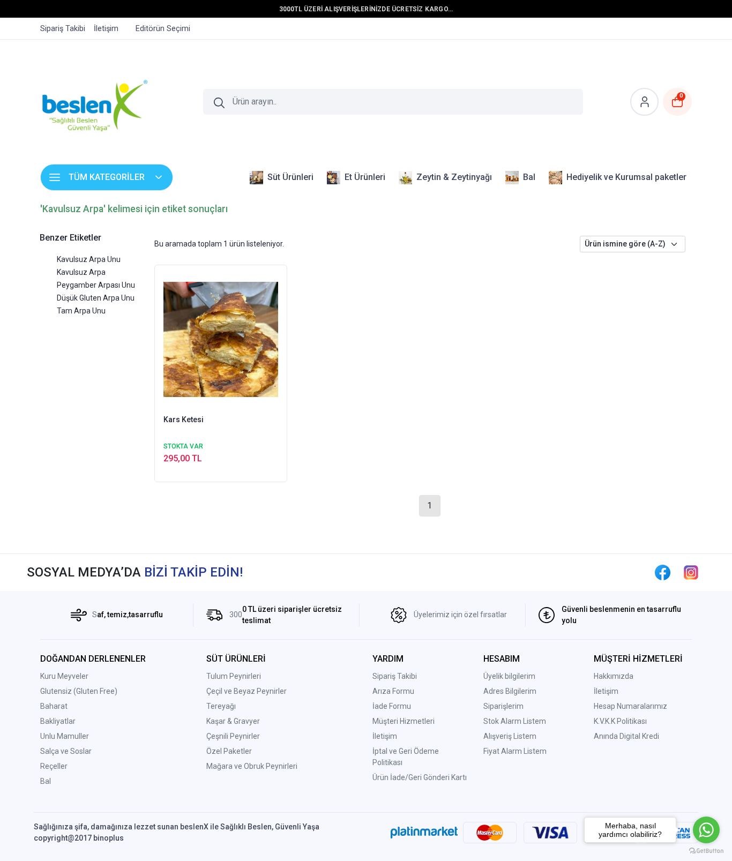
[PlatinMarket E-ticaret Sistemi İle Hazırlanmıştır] (424, 832)
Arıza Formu (393, 691)
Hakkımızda (613, 676)
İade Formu (391, 706)
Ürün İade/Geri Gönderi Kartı (419, 777)
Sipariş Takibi (394, 676)
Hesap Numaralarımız (630, 706)
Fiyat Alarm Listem (515, 751)
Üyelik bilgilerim (509, 676)
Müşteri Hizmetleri (403, 721)
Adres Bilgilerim (509, 691)
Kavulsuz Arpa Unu (89, 259)
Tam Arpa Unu (81, 310)
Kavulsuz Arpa (81, 272)
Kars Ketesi (183, 419)
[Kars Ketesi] (221, 338)
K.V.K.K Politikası (620, 721)
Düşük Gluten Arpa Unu (96, 298)
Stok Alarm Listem (514, 721)
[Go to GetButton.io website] (706, 850)
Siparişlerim (503, 706)
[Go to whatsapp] (706, 830)
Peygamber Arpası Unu (96, 285)
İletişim (384, 736)
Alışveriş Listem (509, 736)
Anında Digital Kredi (626, 736)
